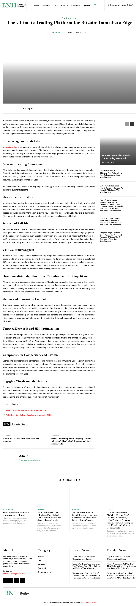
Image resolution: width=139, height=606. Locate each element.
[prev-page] (127, 124)
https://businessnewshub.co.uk (29, 460)
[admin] (9, 457)
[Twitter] (16, 580)
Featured (42, 568)
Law (39, 560)
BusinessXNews (89, 602)
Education (8, 509)
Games (40, 509)
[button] (95, 5)
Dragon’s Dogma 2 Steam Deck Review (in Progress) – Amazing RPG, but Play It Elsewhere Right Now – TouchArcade (111, 237)
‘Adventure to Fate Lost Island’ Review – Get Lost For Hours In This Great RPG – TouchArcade (112, 189)
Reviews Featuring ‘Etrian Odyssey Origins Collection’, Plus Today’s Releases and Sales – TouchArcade (71, 441)
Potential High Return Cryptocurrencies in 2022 (29, 415)
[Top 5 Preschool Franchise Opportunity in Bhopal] (118, 142)
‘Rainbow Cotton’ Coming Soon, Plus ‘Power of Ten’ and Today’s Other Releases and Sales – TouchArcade (111, 221)
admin (58, 32)
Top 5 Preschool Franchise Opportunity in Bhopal (116, 157)
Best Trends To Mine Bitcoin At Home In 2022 (28, 410)
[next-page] (132, 124)
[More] (113, 108)
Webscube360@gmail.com (14, 574)
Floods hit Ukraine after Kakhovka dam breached (21, 439)
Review (41, 556)
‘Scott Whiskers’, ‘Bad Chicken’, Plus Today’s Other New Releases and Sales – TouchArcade (111, 174)
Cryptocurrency (70, 18)
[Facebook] (5, 580)
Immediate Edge (19, 424)
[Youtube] (22, 580)
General (41, 564)
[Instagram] (10, 580)
